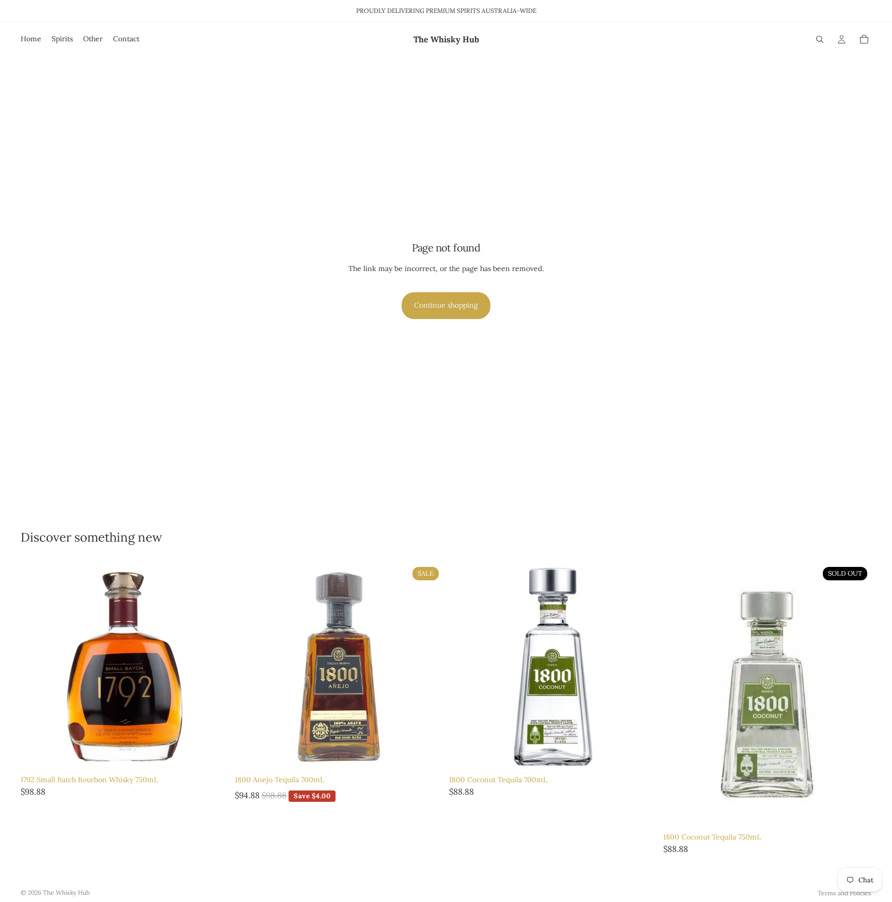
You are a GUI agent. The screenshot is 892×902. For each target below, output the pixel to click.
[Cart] (864, 39)
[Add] (212, 755)
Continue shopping (446, 305)
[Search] (819, 39)
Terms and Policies (844, 893)
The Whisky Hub (66, 892)
